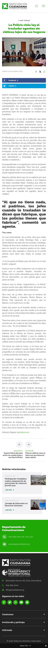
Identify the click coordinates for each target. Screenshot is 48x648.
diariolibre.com (23, 432)
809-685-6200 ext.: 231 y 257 (21, 537)
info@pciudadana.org (15, 590)
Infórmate (7, 630)
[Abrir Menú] (43, 6)
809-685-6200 (12, 585)
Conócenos (7, 614)
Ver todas (24, 20)
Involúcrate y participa (13, 622)
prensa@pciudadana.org (19, 544)
